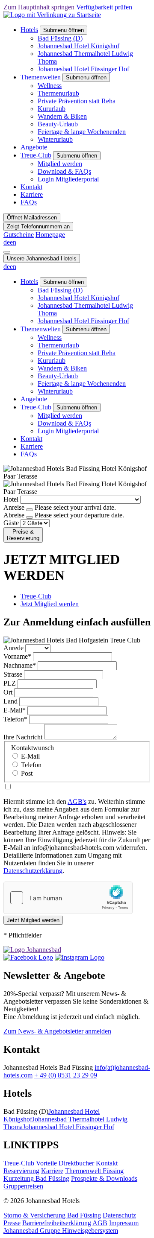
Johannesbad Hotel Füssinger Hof (68, 1126)
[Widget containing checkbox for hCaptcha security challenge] (68, 898)
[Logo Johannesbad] (32, 949)
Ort (7, 692)
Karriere (32, 194)
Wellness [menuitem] (50, 85)
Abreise (13, 515)
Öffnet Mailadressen (32, 217)
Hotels (29, 29)
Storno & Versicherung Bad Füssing (52, 1215)
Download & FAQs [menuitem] (64, 171)
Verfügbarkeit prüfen (104, 7)
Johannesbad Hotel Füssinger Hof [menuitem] (83, 69)
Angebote (34, 147)
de (6, 242)
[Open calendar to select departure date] (29, 517)
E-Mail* (14, 710)
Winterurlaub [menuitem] (55, 139)
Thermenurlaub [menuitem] (58, 93)
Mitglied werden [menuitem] (60, 163)
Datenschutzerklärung (32, 870)
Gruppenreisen (23, 1186)
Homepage (50, 234)
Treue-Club (36, 155)
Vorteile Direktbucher (65, 1163)
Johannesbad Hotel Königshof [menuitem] (78, 46)
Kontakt (31, 186)
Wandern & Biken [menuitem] (62, 116)
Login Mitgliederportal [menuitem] (68, 179)
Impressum (124, 1222)
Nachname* (19, 665)
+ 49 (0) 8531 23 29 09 (65, 1075)
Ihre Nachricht (22, 737)
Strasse (12, 674)
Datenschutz (119, 1215)
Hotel (10, 499)
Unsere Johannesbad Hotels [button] (42, 258)
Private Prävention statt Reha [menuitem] (77, 101)
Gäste (11, 522)
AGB (99, 1222)
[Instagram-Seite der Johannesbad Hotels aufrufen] (79, 957)
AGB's (77, 801)
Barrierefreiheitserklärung (56, 1222)
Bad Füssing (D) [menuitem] (60, 38)
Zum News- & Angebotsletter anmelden (57, 1031)
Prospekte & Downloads (104, 1178)
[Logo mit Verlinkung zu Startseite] (52, 14)
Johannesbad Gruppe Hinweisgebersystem (60, 1230)
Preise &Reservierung (23, 534)
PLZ (9, 683)
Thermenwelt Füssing (94, 1170)
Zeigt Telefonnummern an (38, 226)
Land (10, 701)
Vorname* (17, 656)
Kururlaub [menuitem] (51, 108)
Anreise (13, 507)
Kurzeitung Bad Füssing (36, 1178)
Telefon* (15, 719)
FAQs (29, 202)
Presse (12, 1222)
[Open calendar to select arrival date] (29, 509)
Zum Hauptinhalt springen (38, 7)
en (13, 242)
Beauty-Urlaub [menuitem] (58, 124)
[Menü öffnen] (6, 252)
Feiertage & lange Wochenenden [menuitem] (82, 131)
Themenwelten (41, 77)
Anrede (13, 647)
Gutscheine (18, 234)
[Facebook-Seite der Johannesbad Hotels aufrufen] (28, 957)
